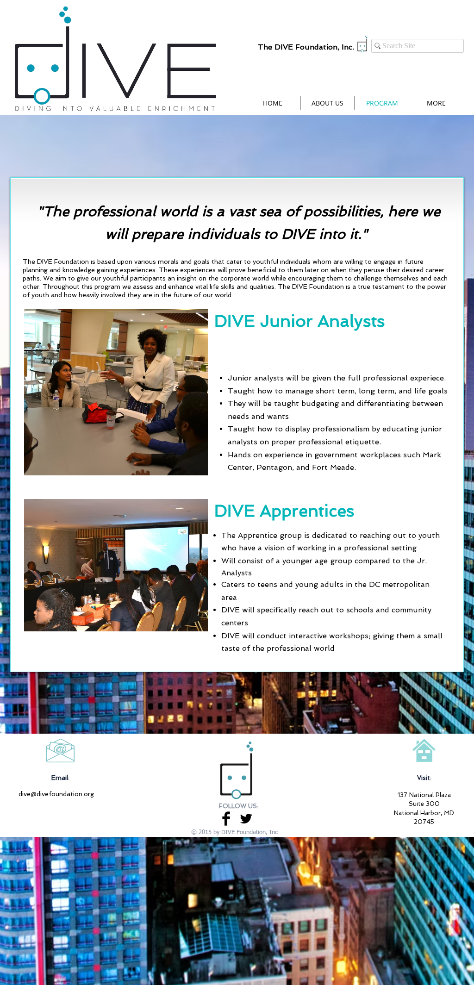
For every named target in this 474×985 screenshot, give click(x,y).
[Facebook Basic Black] (226, 818)
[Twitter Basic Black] (246, 818)
